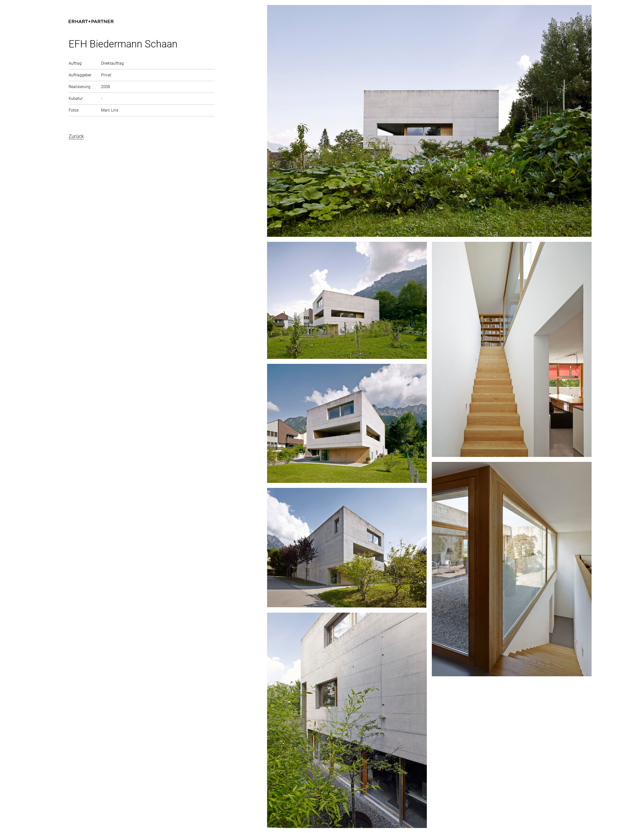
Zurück (76, 136)
